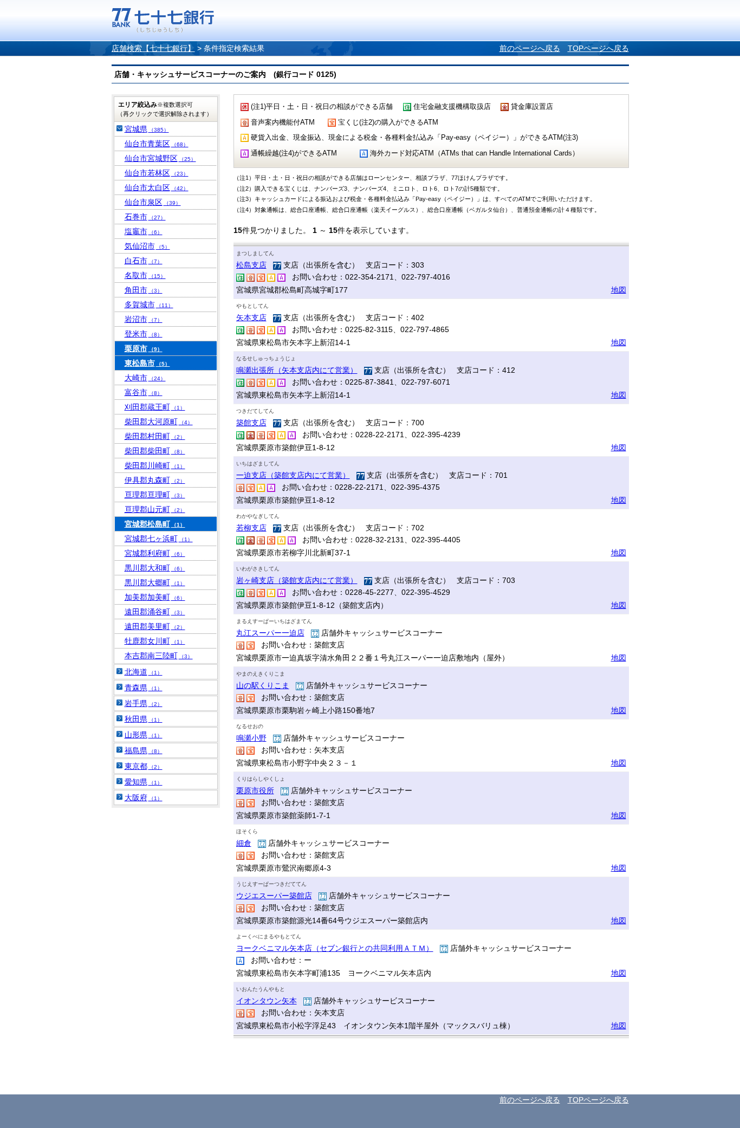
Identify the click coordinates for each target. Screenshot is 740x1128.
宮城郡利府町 (155, 553)
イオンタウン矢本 (266, 1000)
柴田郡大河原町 (159, 421)
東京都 (144, 766)
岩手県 (144, 703)
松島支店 (251, 265)
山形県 (144, 734)
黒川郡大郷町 (155, 582)
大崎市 (145, 377)
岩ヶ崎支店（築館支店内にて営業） (297, 580)
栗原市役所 (255, 790)
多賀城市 (149, 304)
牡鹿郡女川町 (155, 641)
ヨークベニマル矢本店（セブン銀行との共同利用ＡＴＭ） (334, 948)
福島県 (144, 750)
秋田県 (144, 719)
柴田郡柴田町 (155, 450)
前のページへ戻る (529, 48)
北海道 (144, 671)
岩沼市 (144, 319)
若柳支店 (251, 527)
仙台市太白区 (157, 187)
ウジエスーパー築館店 (274, 895)
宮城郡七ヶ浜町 (159, 538)
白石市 (144, 260)
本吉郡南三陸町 (159, 655)
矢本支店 (251, 317)
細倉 (243, 843)
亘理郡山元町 (155, 509)
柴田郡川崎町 (155, 465)
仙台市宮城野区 (160, 158)
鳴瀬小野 (251, 738)
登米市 (144, 333)
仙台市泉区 (153, 202)
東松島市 (147, 363)
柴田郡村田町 (155, 436)
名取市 (145, 275)
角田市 (144, 290)
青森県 (144, 687)
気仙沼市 (147, 246)
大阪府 (144, 797)
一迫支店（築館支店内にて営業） (293, 475)
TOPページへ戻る (598, 48)
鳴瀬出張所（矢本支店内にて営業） (297, 370)
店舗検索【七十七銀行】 (153, 48)
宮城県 (147, 129)
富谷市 (144, 392)
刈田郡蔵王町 (155, 407)
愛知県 (144, 781)
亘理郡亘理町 (155, 494)
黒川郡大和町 (155, 567)
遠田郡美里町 (155, 626)
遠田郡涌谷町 (155, 611)
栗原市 (144, 348)
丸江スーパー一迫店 (270, 632)
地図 (618, 290)
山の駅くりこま (262, 685)
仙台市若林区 (157, 172)
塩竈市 (144, 231)
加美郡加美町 (155, 597)
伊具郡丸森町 (155, 480)
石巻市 (145, 216)
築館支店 (251, 422)
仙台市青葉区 (157, 143)
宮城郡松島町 (155, 524)
